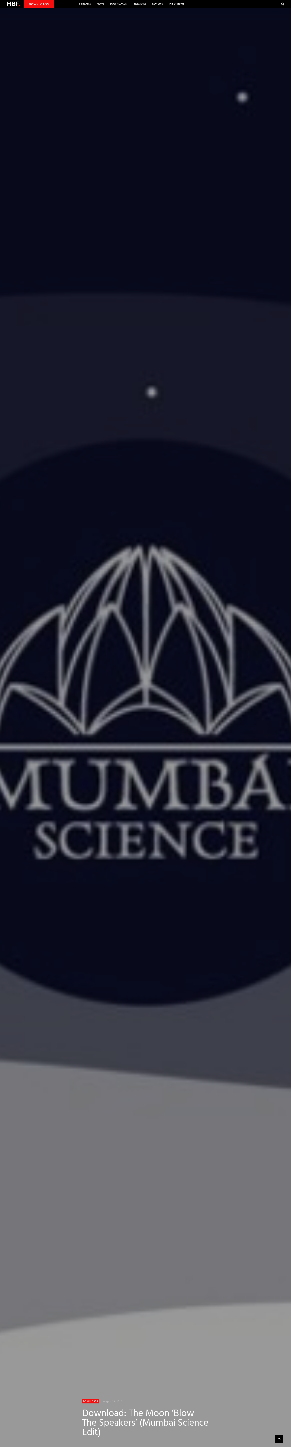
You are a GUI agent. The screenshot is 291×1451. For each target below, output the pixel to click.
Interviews (176, 4)
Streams (85, 4)
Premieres (139, 4)
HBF (13, 4)
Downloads (118, 4)
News (100, 4)
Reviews (157, 4)
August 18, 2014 (113, 1401)
